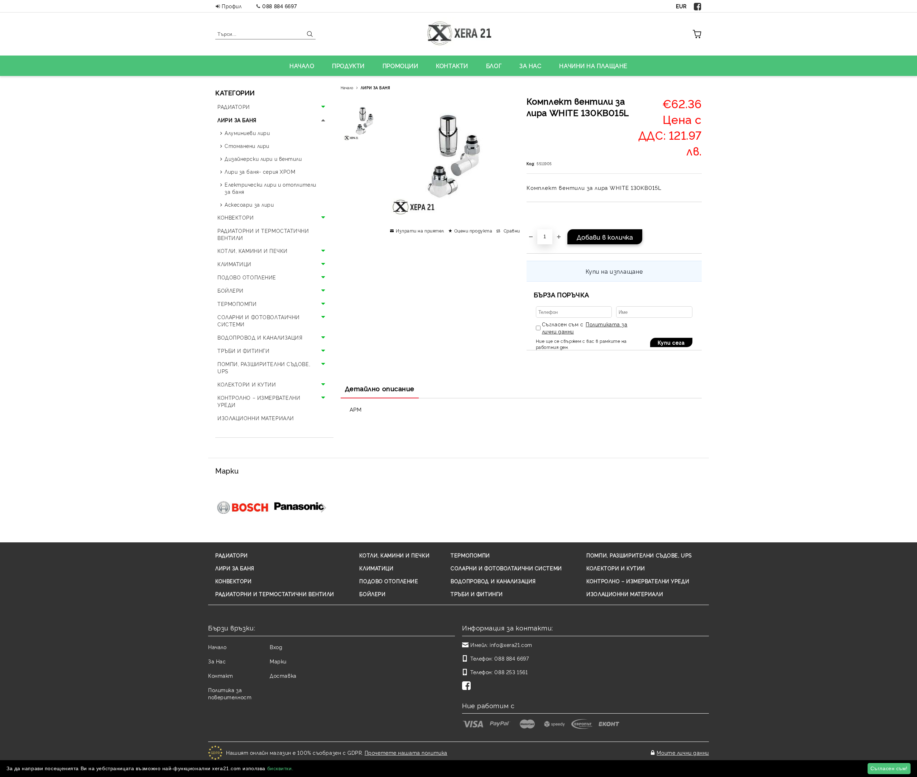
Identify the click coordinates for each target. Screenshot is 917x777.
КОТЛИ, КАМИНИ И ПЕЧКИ (394, 555)
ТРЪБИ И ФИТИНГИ (477, 593)
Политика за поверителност (229, 693)
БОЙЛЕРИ (372, 593)
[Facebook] (698, 6)
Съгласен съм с (585, 328)
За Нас (217, 661)
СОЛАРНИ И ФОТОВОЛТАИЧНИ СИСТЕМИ (506, 568)
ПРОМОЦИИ (400, 65)
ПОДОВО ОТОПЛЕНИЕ (388, 580)
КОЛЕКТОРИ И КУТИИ (615, 568)
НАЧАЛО (301, 65)
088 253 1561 (511, 671)
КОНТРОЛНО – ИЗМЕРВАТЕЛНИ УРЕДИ (637, 580)
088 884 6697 (279, 6)
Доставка (283, 675)
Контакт (220, 675)
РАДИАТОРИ (231, 555)
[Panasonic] (299, 507)
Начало (347, 87)
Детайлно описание (380, 388)
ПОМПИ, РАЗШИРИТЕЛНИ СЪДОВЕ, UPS (639, 555)
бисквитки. (280, 768)
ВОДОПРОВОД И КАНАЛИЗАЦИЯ (493, 580)
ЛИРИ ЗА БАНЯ (375, 87)
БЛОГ (493, 65)
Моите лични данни (683, 752)
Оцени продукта (473, 230)
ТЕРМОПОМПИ (470, 555)
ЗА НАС (530, 65)
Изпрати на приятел (420, 230)
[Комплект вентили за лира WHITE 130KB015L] (365, 122)
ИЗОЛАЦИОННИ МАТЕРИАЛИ (624, 593)
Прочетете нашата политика (406, 752)
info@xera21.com (511, 644)
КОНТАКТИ (452, 65)
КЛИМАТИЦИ (376, 568)
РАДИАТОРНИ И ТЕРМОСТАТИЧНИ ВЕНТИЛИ (274, 593)
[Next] (321, 508)
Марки (278, 661)
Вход (276, 646)
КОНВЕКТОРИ (233, 580)
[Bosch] (242, 507)
